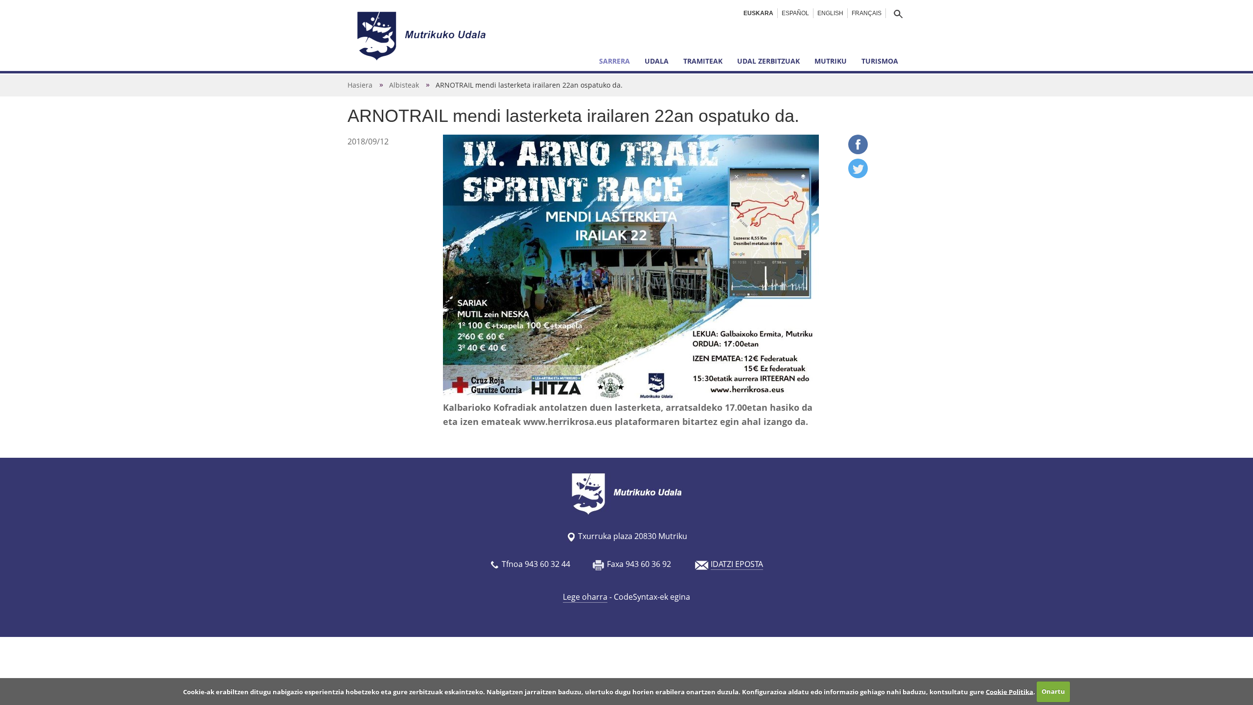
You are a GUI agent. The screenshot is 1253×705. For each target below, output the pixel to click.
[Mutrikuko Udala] (423, 36)
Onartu (1053, 691)
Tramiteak (702, 61)
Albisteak (404, 85)
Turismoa (879, 61)
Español (795, 13)
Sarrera (614, 61)
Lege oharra (585, 596)
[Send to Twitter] (858, 175)
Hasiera (360, 85)
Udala (657, 61)
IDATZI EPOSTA (737, 564)
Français (867, 13)
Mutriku (830, 61)
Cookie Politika (1009, 691)
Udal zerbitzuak (768, 61)
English (830, 13)
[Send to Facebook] (858, 151)
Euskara (758, 13)
